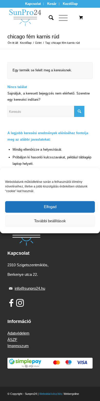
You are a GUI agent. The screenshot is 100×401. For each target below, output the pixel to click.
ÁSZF (12, 339)
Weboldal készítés (50, 393)
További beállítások (50, 221)
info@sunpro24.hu (30, 288)
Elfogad (50, 206)
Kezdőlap (70, 4)
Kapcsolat (33, 4)
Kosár (51, 4)
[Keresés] (49, 17)
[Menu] (61, 17)
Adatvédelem (18, 333)
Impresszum (18, 346)
